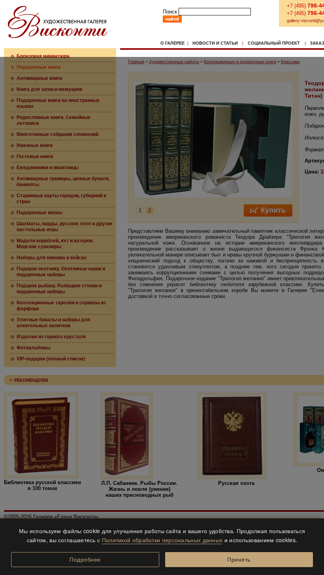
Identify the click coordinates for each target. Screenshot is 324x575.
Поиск (170, 12)
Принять (239, 559)
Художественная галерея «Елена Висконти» (57, 22)
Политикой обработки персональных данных (162, 540)
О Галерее (172, 43)
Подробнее (85, 559)
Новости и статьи (215, 43)
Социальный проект (274, 43)
